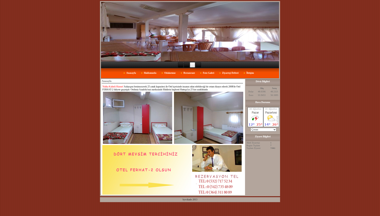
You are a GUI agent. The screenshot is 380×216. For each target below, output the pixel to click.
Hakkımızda (150, 73)
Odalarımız (170, 73)
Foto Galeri (208, 73)
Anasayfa (131, 73)
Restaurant (189, 73)
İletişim (250, 73)
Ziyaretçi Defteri (230, 73)
